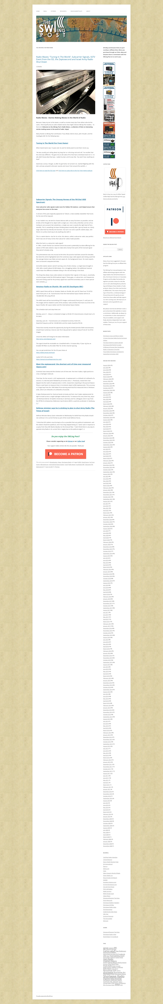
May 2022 (106, 481)
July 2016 (105, 640)
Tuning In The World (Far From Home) (52, 143)
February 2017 (107, 624)
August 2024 (106, 420)
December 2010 (107, 791)
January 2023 (106, 463)
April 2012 (106, 755)
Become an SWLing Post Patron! (112, 237)
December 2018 (107, 574)
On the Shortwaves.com (110, 884)
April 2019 (106, 565)
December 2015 (107, 655)
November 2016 (107, 630)
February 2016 (107, 651)
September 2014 (107, 689)
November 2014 (107, 685)
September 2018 (107, 581)
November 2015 (107, 658)
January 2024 (106, 435)
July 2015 (105, 667)
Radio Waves (72, 464)
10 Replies (39, 66)
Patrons (53, 11)
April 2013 (106, 728)
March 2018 (106, 594)
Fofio (104, 871)
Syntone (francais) (108, 916)
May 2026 (106, 372)
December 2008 (107, 844)
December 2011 (107, 764)
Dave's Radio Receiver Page (110, 862)
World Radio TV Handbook (110, 937)
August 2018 (106, 583)
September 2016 (107, 635)
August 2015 (106, 664)
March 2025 (106, 404)
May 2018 (106, 590)
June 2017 (106, 615)
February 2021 (107, 515)
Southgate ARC (80, 464)
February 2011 (107, 787)
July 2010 (105, 803)
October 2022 (107, 469)
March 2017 (106, 621)
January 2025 (106, 408)
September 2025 (107, 390)
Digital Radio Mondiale (109, 954)
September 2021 (107, 499)
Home (38, 11)
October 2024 (107, 415)
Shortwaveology (107, 909)
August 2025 (106, 392)
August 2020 (106, 528)
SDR (114, 970)
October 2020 (107, 524)
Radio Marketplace (76, 11)
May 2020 (106, 535)
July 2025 (105, 395)
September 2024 (107, 417)
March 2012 (106, 757)
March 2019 (106, 567)
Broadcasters (53, 462)
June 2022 (106, 479)
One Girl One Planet (108, 887)
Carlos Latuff (109, 950)
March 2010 (106, 812)
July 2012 (105, 748)
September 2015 (107, 662)
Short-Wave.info (107, 900)
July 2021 (105, 504)
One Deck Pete (113, 964)
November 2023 (107, 440)
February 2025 (107, 406)
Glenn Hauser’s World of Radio (111, 873)
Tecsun (115, 981)
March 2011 (106, 785)
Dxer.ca (105, 866)
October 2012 (107, 742)
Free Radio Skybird (109, 957)
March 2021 (106, 513)
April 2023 (106, 456)
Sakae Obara (106, 896)
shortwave (108, 972)
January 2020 (106, 544)
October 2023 (107, 442)
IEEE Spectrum (44, 464)
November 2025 (107, 386)
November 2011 (107, 767)
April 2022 (106, 483)
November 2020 (107, 522)
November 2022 (107, 467)
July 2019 (105, 558)
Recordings (108, 970)
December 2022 (107, 465)
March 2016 (106, 649)
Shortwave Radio (66, 462)
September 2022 (107, 472)
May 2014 (106, 699)
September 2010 (107, 798)
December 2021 (107, 492)
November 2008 (107, 846)
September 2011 (107, 771)
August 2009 (106, 828)
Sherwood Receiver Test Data (111, 898)
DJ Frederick (120, 954)
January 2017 (106, 626)
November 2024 (107, 413)
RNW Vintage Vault (108, 894)
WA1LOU (105, 921)
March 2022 (106, 485)
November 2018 (107, 576)
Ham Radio (108, 959)
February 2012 (107, 760)
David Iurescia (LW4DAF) (109, 952)
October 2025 (107, 388)
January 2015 (106, 680)
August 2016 (106, 637)
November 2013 (107, 712)
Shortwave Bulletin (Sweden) (111, 903)
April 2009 (106, 835)
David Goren (85, 462)
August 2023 (106, 447)
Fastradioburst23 (117, 956)
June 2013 (106, 723)
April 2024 (106, 429)
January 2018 (106, 599)
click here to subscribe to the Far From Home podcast (75, 170)
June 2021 (106, 506)
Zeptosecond (40, 467)
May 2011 (106, 780)
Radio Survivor (107, 891)
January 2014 (106, 708)
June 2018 (106, 587)
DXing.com (106, 869)
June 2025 (106, 397)
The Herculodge (107, 918)
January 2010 (106, 816)
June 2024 (106, 424)
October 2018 (107, 578)
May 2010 (106, 807)
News (59, 462)
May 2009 (106, 832)
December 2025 (107, 383)
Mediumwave (122, 962)
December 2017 (107, 601)
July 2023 (105, 449)
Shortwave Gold (109, 974)
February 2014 (107, 705)
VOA (112, 983)
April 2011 (106, 782)
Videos (120, 982)
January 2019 (106, 572)
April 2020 (106, 538)
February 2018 (107, 596)
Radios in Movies (117, 967)
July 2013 (105, 721)
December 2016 (107, 628)
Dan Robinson (121, 951)
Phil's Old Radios (107, 889)
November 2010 (107, 794)
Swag (45, 11)
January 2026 (106, 381)
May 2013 (106, 726)
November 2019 (107, 549)
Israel (66, 464)
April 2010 (106, 810)
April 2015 (106, 674)
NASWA (105, 880)
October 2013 (107, 714)
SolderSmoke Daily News (110, 912)
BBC (115, 948)
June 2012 (106, 751)
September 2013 (107, 717)
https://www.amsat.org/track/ (45, 352)
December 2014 (107, 683)
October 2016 (107, 633)
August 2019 (106, 556)
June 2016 (106, 642)
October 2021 (107, 497)
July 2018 (105, 585)
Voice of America (120, 983)
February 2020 (107, 542)
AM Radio (106, 948)
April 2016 (106, 646)
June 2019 (106, 560)
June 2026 (106, 370)
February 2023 (107, 460)
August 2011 (106, 773)
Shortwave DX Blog (108, 905)
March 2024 (106, 431)
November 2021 (107, 494)
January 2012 (106, 762)
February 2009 (107, 839)
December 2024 (107, 411)
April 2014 (106, 701)
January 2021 (106, 517)
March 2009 (106, 837)
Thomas (57, 467)
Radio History (107, 967)
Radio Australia (116, 966)
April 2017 (106, 619)
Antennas (111, 948)
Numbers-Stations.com (109, 882)
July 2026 (105, 367)
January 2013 (106, 735)
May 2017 (106, 617)
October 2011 (107, 769)
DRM (104, 956)
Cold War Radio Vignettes (110, 857)
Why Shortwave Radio (109, 985)
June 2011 (106, 778)
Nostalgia (105, 964)
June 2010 (106, 805)
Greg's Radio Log (108, 875)
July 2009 (105, 830)
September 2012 (107, 744)
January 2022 (106, 490)
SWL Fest (105, 914)
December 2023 (107, 438)
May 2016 (106, 644)
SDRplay (118, 970)
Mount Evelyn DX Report (110, 878)
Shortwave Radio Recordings (112, 978)
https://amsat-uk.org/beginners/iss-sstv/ (49, 359)
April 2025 (106, 401)
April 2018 (106, 592)
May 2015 (106, 671)
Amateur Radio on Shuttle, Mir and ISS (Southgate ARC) (59, 286)
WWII (121, 985)
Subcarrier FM (89, 464)
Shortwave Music (120, 974)
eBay (108, 956)
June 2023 (106, 451)
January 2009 (106, 841)
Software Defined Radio (112, 980)
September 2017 (107, 608)
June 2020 (106, 533)
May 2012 (106, 753)
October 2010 (107, 796)
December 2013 (107, 710)
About (88, 11)
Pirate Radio (107, 966)
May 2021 (106, 508)
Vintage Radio (107, 983)
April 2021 (106, 510)
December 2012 (107, 737)
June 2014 (106, 696)
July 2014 (105, 694)
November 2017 (107, 603)
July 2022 (105, 476)
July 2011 (105, 776)
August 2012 (106, 746)
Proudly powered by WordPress (44, 996)
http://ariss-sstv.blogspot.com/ (45, 339)
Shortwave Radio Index (109, 907)
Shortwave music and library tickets (113, 336)
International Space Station (56, 464)
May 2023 (106, 454)
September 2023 (107, 445)
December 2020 (107, 519)
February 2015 (107, 678)
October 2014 (107, 687)
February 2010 (107, 814)
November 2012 (107, 739)
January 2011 (106, 789)
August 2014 (106, 692)
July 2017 (105, 612)
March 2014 (106, 703)
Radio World (115, 969)
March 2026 (106, 377)
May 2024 (106, 426)
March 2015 (106, 676)
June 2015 (106, 669)
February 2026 (107, 379)
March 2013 (106, 730)
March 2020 (106, 540)
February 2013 (107, 733)
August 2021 (106, 501)
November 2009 (107, 821)
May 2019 (106, 562)
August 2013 (106, 719)
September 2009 (107, 825)
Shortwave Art (119, 972)
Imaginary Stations (110, 961)
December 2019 (107, 547)
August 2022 (106, 474)
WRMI (117, 984)
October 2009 (107, 823)
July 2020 (105, 531)
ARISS (79, 462)
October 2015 (107, 660)
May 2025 (106, 399)
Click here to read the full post (45, 170)
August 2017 (106, 610)
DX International (107, 864)
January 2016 (106, 653)
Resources (63, 11)
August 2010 (106, 801)
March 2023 (106, 458)
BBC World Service (109, 949)
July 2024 (105, 422)
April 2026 (106, 374)
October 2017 (107, 606)
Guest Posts (119, 957)
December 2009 (107, 819)
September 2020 (107, 526)
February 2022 (107, 488)
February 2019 (107, 569)
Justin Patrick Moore (110, 962)
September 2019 (107, 553)
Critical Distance (107, 859)
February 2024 (107, 433)
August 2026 (106, 365)
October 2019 (107, 551)
